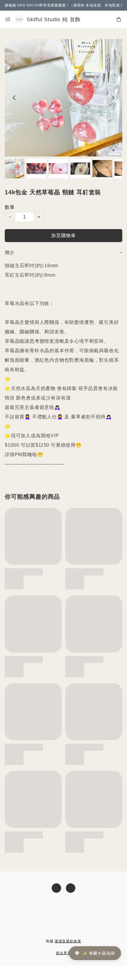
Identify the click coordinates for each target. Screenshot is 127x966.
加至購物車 (63, 235)
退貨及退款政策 (68, 941)
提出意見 (63, 953)
